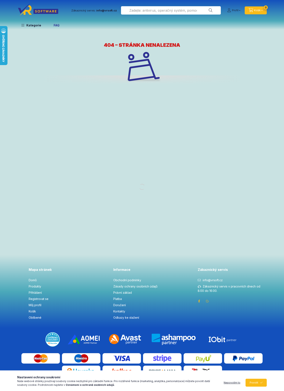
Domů (33, 280)
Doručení (119, 305)
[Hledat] (211, 10)
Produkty (35, 286)
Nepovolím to (232, 382)
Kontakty (119, 311)
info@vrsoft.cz (213, 280)
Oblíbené (35, 317)
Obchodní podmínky (127, 280)
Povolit (254, 382)
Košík (32, 311)
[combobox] (171, 10)
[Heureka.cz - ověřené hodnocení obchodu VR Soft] (52, 339)
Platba (117, 299)
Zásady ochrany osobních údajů (135, 286)
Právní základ (122, 292)
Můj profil (35, 305)
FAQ (56, 25)
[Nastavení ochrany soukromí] (207, 301)
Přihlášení (35, 292)
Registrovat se (38, 299)
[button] (31, 25)
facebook (199, 301)
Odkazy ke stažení (126, 317)
